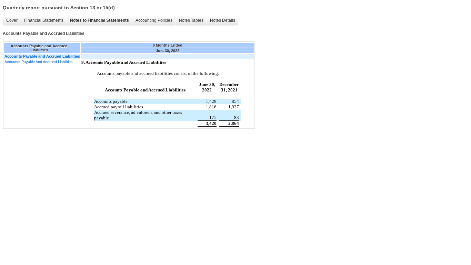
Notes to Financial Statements (99, 20)
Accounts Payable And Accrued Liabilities (38, 62)
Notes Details (222, 20)
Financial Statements (43, 20)
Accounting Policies (154, 20)
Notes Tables (191, 20)
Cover (12, 20)
